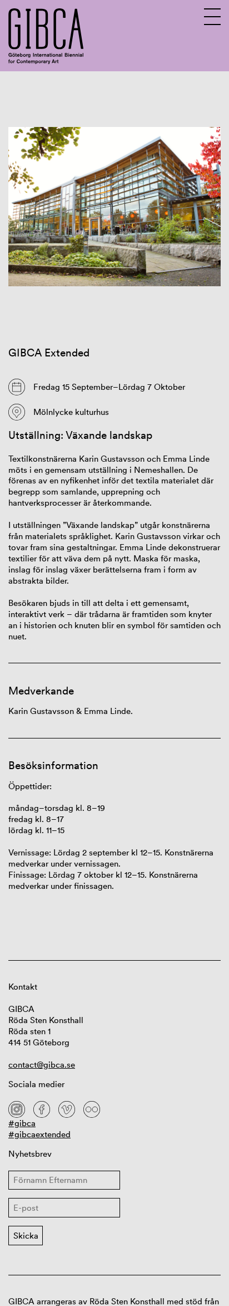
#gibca (22, 1123)
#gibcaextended (39, 1134)
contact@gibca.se (41, 1064)
